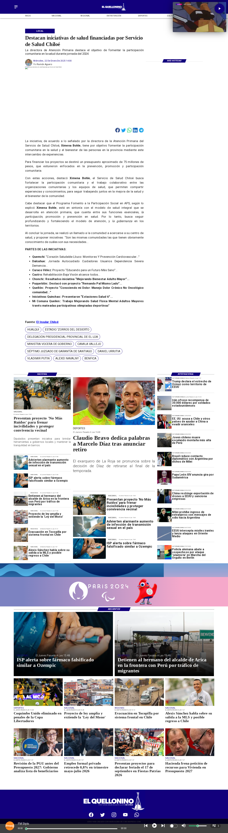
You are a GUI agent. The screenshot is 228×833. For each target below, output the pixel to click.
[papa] (164, 477)
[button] (33, 330)
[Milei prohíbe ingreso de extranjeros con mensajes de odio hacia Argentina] (164, 515)
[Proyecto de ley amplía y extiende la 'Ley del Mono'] (21, 517)
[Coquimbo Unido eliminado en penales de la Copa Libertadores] (38, 705)
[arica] (21, 499)
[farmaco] (21, 481)
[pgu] (38, 755)
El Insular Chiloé (47, 322)
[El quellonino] (114, 10)
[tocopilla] (21, 535)
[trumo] (164, 421)
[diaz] (114, 424)
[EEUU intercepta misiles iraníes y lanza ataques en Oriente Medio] (164, 534)
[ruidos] (42, 409)
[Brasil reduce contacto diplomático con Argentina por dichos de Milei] (164, 459)
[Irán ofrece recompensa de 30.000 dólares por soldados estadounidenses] (164, 403)
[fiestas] (139, 755)
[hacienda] (189, 755)
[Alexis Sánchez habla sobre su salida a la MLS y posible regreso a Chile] (21, 553)
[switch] (174, 826)
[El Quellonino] (16, 8)
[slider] (26, 828)
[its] (21, 463)
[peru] (164, 440)
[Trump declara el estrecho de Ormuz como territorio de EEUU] (164, 384)
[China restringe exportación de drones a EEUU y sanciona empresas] (164, 496)
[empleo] (88, 755)
